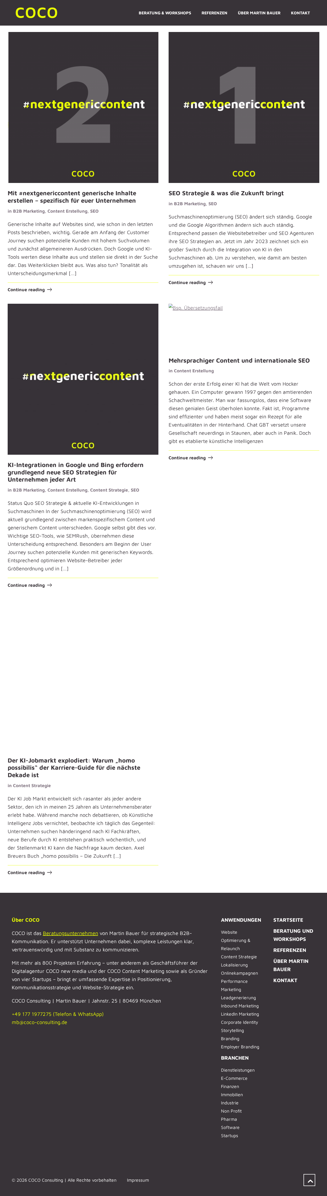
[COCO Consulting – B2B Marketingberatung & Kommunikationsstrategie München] (37, 13)
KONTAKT (285, 980)
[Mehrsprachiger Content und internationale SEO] (244, 327)
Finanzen (230, 1086)
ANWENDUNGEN (241, 920)
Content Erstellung (67, 211)
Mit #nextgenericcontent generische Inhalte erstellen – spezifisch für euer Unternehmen (72, 196)
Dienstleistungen (238, 1070)
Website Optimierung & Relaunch (235, 940)
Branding (230, 1038)
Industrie (230, 1102)
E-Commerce (234, 1078)
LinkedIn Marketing (240, 1014)
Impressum (138, 1180)
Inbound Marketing (240, 1005)
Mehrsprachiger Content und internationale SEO (239, 360)
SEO (94, 211)
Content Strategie (109, 490)
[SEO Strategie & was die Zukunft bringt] (244, 107)
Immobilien (232, 1094)
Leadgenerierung (238, 997)
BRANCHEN (235, 1058)
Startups (229, 1135)
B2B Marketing (29, 211)
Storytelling (232, 1030)
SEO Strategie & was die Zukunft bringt (226, 193)
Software (230, 1127)
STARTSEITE (288, 920)
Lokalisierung (234, 964)
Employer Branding (240, 1046)
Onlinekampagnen (239, 973)
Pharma (229, 1119)
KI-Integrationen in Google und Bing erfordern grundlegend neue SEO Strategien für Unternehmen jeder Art (76, 472)
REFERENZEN (289, 950)
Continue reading (26, 289)
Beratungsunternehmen (70, 933)
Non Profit (231, 1111)
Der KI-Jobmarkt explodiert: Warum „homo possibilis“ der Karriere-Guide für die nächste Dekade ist (74, 768)
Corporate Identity (239, 1022)
